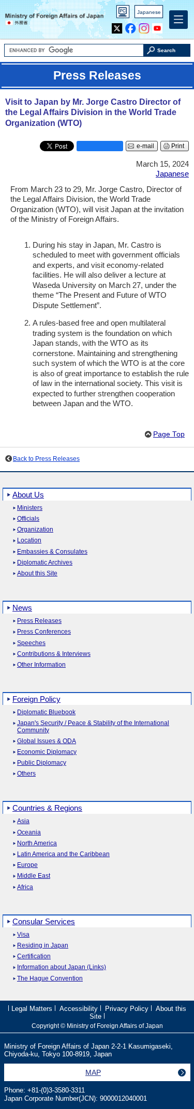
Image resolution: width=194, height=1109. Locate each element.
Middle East (33, 876)
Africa (25, 887)
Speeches (31, 643)
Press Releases (39, 621)
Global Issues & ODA (46, 741)
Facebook (130, 26)
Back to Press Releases (46, 458)
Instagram (144, 26)
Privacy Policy (126, 1008)
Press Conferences (44, 632)
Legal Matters (31, 1008)
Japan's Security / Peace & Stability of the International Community (93, 726)
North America (37, 843)
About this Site (37, 573)
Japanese (149, 12)
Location (29, 540)
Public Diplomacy (41, 763)
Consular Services (43, 921)
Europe (27, 865)
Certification (34, 956)
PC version (123, 13)
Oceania (29, 832)
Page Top (169, 434)
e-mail (145, 146)
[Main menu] (178, 19)
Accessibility (78, 1008)
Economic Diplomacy (47, 752)
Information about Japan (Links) (61, 967)
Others (26, 773)
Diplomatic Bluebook (46, 712)
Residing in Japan (42, 945)
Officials (28, 519)
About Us (28, 494)
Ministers (29, 508)
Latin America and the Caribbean (63, 854)
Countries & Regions (47, 807)
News (22, 607)
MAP (93, 1072)
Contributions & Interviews (54, 654)
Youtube (157, 26)
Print (177, 146)
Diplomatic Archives (44, 562)
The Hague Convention (50, 978)
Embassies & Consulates (52, 552)
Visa (23, 934)
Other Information (41, 665)
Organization (35, 529)
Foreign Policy (36, 699)
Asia (23, 821)
